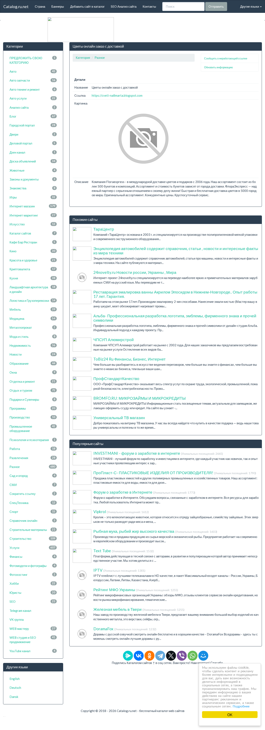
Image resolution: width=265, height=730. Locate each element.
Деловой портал (32, 143)
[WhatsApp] (193, 656)
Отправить (216, 6)
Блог (32, 116)
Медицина (32, 318)
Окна (32, 372)
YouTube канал (32, 651)
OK (229, 714)
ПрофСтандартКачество (116, 378)
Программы (32, 408)
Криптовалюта (32, 269)
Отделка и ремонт (32, 381)
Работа (32, 449)
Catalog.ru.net (16, 6)
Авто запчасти (32, 80)
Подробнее (241, 705)
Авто (32, 71)
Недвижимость (32, 345)
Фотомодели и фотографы (32, 566)
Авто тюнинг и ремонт (32, 89)
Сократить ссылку (32, 493)
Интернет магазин (32, 206)
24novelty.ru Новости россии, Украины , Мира (134, 272)
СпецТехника (32, 503)
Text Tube (123, 550)
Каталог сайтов (32, 233)
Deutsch (15, 687)
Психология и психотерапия (32, 440)
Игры (32, 197)
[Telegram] (160, 656)
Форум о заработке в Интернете (144, 492)
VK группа (17, 619)
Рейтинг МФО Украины (135, 589)
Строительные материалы (32, 530)
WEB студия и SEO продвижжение (32, 640)
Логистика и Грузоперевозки (32, 300)
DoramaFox (124, 628)
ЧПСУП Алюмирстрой (113, 339)
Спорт (32, 512)
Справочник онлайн (32, 520)
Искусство (32, 224)
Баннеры (57, 6)
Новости (32, 354)
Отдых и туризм (32, 390)
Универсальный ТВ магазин (119, 417)
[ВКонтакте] (139, 656)
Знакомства (32, 188)
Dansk (14, 697)
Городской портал (32, 125)
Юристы (32, 592)
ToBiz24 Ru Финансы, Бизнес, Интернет (129, 359)
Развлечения (32, 458)
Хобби (32, 583)
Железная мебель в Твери (138, 609)
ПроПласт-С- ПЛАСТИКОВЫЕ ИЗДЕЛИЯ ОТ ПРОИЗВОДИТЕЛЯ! (174, 472)
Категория (83, 57)
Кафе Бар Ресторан (32, 242)
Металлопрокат (32, 327)
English (15, 679)
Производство (32, 417)
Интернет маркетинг (32, 215)
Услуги (32, 548)
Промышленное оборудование (32, 429)
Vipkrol (121, 511)
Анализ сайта (32, 107)
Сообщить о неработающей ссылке (225, 58)
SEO (32, 601)
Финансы (32, 556)
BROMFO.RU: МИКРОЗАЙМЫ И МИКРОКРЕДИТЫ (139, 398)
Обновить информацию (218, 67)
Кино (32, 251)
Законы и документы (32, 179)
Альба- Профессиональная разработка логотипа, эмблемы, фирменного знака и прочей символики (174, 317)
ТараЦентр (103, 229)
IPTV (119, 570)
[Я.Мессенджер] (128, 656)
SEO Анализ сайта (123, 6)
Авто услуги (32, 98)
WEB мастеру (32, 628)
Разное (32, 467)
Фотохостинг (32, 574)
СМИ (32, 485)
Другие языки (250, 6)
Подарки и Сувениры (32, 399)
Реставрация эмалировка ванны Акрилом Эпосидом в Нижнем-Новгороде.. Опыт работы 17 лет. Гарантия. (175, 294)
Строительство (32, 538)
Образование (32, 363)
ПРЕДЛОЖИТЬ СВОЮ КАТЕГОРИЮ (32, 60)
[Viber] (182, 656)
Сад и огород (32, 475)
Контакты (149, 6)
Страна (40, 6)
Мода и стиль (32, 336)
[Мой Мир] (203, 656)
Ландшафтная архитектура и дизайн (32, 289)
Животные (32, 170)
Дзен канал (32, 152)
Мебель (32, 309)
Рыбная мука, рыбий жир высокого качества (155, 531)
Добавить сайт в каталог (87, 6)
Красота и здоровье (32, 260)
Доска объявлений (32, 161)
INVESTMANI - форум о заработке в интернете (158, 453)
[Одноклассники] (149, 656)
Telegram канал (20, 610)
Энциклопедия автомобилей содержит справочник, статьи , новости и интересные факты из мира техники (175, 250)
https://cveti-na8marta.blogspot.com (117, 95)
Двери (32, 134)
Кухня (32, 278)
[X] (171, 656)
